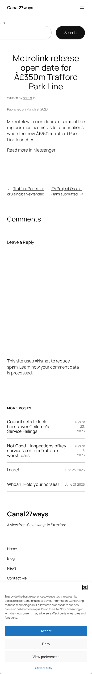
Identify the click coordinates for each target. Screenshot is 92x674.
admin (27, 97)
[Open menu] (82, 8)
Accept (46, 631)
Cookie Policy (43, 668)
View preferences (46, 657)
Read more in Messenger (31, 150)
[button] (85, 587)
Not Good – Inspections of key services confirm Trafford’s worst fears (36, 450)
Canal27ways (20, 7)
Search (70, 32)
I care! (13, 469)
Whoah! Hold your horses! (33, 484)
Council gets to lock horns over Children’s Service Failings (28, 426)
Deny (46, 644)
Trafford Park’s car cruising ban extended (25, 191)
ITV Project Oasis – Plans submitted (66, 191)
